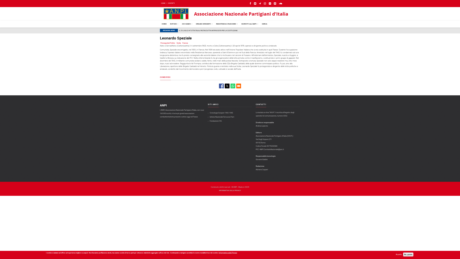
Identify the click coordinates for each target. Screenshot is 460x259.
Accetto (399, 254)
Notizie (173, 24)
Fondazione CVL (216, 121)
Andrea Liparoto (262, 126)
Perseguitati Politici (168, 43)
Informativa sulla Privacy (230, 190)
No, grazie (408, 254)
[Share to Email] (238, 86)
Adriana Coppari (262, 170)
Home (163, 3)
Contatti (171, 3)
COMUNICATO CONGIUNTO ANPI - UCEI (193, 30)
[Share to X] (227, 86)
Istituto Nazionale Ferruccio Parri (222, 117)
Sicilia (179, 43)
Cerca (264, 24)
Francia (185, 43)
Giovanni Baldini (262, 159)
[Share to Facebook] (221, 86)
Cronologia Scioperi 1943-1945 (221, 113)
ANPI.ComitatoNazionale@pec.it (272, 149)
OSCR (247, 187)
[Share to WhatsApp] (232, 86)
